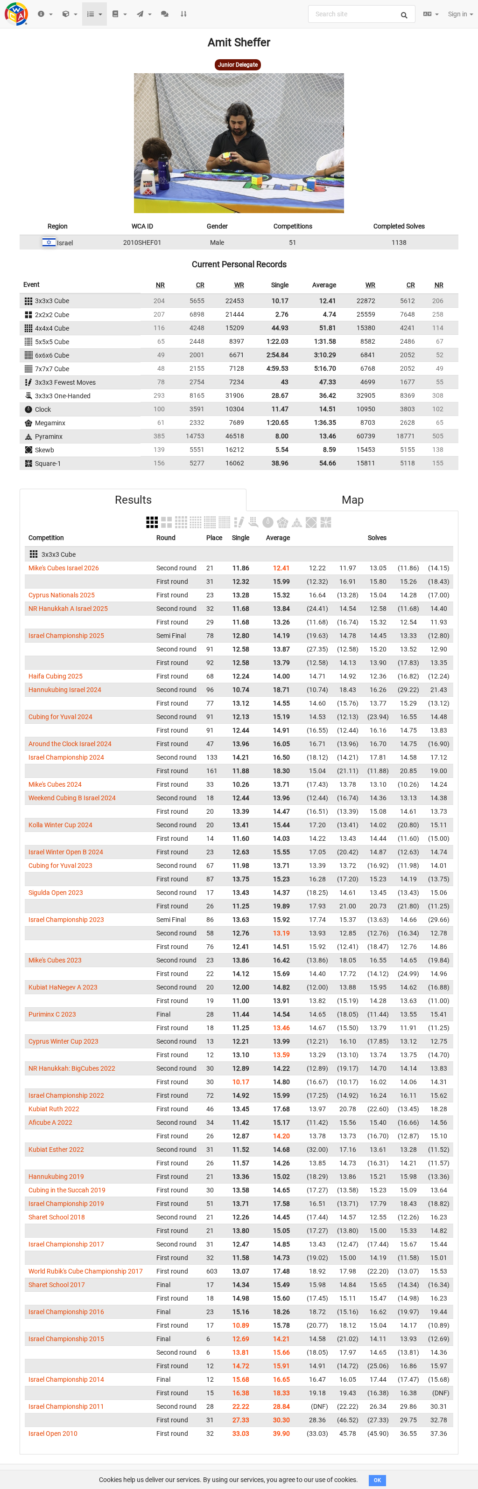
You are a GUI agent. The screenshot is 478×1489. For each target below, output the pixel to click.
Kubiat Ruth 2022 (53, 1109)
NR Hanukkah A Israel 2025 (68, 608)
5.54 (281, 449)
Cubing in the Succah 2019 (66, 1190)
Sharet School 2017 (56, 1284)
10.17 (280, 301)
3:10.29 (325, 355)
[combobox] (361, 14)
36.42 (327, 395)
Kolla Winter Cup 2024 (60, 825)
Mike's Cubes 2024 (55, 784)
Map (353, 499)
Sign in (458, 14)
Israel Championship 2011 (66, 1406)
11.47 (280, 409)
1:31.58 (325, 341)
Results (133, 499)
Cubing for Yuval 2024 (60, 716)
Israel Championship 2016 (66, 1312)
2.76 (281, 314)
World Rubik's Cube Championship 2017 (85, 1271)
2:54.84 (277, 355)
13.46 (327, 436)
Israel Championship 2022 (66, 1095)
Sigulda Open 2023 (55, 892)
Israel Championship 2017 (66, 1244)
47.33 (327, 382)
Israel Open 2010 (52, 1433)
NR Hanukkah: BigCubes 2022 (71, 1068)
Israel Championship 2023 (66, 919)
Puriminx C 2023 (52, 1014)
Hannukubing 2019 (56, 1176)
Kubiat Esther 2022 (56, 1149)
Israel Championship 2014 (66, 1379)
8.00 (281, 436)
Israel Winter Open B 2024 (65, 852)
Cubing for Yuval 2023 (60, 865)
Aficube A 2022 (50, 1122)
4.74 (329, 314)
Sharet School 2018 (56, 1217)
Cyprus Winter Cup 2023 (63, 1041)
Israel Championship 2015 (66, 1339)
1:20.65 (277, 422)
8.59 (329, 449)
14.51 (327, 409)
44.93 (280, 328)
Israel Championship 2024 (66, 757)
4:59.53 (277, 368)
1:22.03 (277, 341)
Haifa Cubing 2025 (55, 676)
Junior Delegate (238, 65)
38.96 (280, 463)
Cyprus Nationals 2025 (61, 595)
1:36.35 (325, 422)
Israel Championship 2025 (66, 635)
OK (377, 1480)
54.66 (327, 463)
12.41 (327, 301)
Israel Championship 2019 (66, 1203)
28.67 (280, 395)
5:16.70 (325, 368)
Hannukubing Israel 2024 (64, 689)
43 (284, 382)
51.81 (327, 328)
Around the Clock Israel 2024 (70, 744)
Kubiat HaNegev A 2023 (63, 987)
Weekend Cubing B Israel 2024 (72, 798)
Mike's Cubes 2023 (55, 960)
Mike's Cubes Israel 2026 (63, 568)
